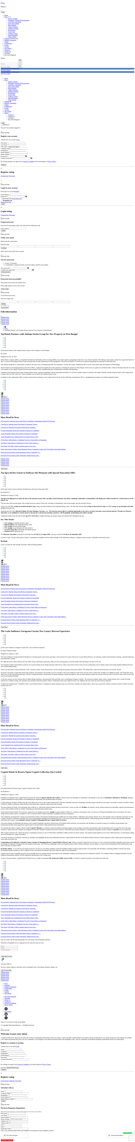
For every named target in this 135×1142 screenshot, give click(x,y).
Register (3, 164)
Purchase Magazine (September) (10, 68)
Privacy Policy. (52, 161)
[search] (20, 62)
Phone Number (6, 1119)
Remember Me (7, 198)
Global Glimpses (13, 27)
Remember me (7, 200)
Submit (3, 230)
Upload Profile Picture (12, 1067)
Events (6, 990)
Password (4, 156)
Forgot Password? (17, 198)
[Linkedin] (5, 340)
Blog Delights (12, 25)
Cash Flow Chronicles (14, 22)
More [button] (6, 113)
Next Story (4, 468)
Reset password (5, 272)
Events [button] (6, 45)
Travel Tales (11, 32)
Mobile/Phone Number (8, 1099)
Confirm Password (7, 158)
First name (4, 143)
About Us (7, 50)
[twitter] (6, 1019)
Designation (4, 150)
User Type (4, 146)
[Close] (1, 131)
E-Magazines (8, 43)
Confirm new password (7, 270)
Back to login (4, 289)
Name (2, 1049)
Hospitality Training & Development (18, 20)
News (6, 17)
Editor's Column (13, 18)
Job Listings (7, 48)
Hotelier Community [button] (10, 40)
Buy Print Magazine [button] (10, 996)
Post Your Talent (5, 70)
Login (2, 12)
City (2, 1125)
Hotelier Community (10, 987)
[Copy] (5, 345)
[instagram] (6, 1010)
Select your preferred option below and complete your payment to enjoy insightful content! (27, 1130)
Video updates (12, 37)
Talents (6, 42)
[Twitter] (5, 342)
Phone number (5, 154)
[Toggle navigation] (1, 75)
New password (5, 268)
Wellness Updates (13, 28)
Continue (3, 248)
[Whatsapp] (5, 338)
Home (6, 15)
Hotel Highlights (13, 35)
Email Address (5, 152)
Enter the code (5, 244)
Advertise (7, 53)
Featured (6, 38)
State (2, 1127)
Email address (5, 194)
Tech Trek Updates (13, 23)
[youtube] (6, 1015)
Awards (6, 47)
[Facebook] (5, 343)
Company (3, 1051)
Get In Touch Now (6, 970)
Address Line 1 (5, 1121)
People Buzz (11, 30)
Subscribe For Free (6, 956)
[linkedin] (7, 1011)
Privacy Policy (8, 1005)
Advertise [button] (7, 998)
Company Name (5, 148)
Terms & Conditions (28, 161)
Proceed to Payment (6, 1140)
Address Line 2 (5, 1123)
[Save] (5, 347)
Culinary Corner (13, 33)
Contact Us (7, 51)
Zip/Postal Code (6, 1129)
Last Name (4, 145)
